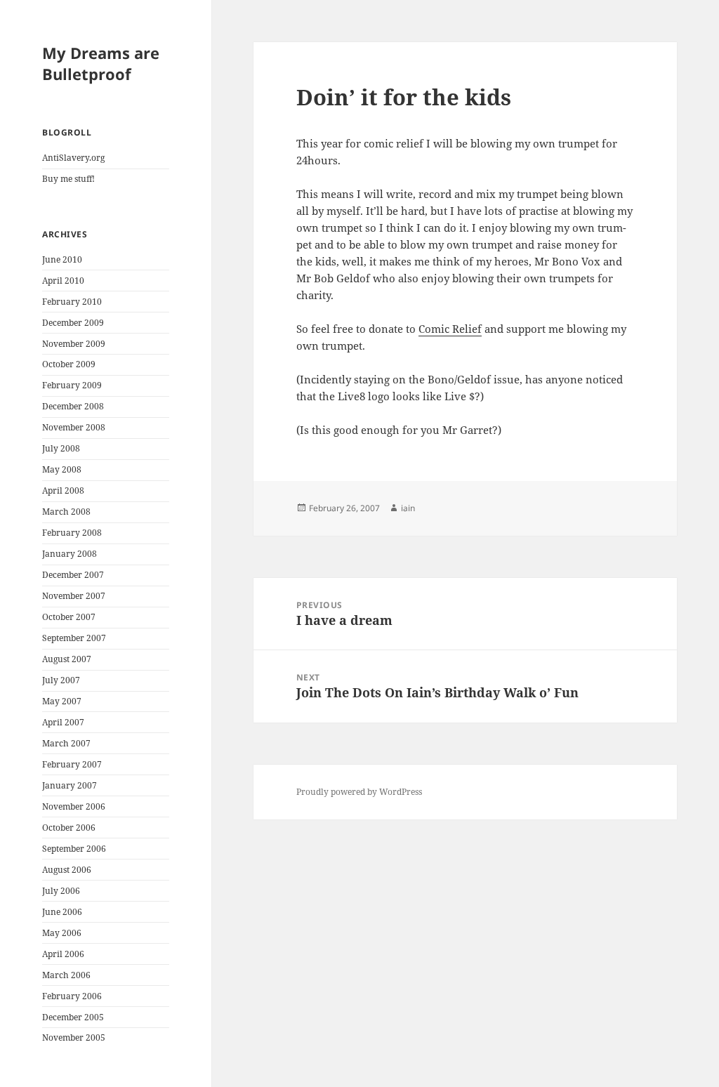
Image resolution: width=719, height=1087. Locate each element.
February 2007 (72, 764)
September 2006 (74, 849)
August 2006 (66, 870)
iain (408, 508)
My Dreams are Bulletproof (100, 63)
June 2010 (62, 259)
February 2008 (72, 533)
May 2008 (61, 469)
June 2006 (62, 912)
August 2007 (66, 659)
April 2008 (63, 490)
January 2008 (69, 554)
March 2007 (66, 743)
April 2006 (63, 954)
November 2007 (73, 596)
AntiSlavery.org (73, 158)
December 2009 (73, 323)
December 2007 (73, 575)
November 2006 (73, 806)
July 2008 (61, 448)
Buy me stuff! (68, 179)
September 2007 (74, 638)
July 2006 (61, 891)
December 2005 (73, 1017)
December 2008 (73, 406)
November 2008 (73, 427)
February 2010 (72, 302)
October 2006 (68, 828)
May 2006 (61, 933)
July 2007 (61, 680)
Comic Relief (450, 329)
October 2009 (68, 364)
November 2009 (73, 344)
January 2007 (69, 785)
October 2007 (68, 617)
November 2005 (73, 1037)
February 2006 (72, 996)
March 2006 (66, 975)
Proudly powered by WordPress (359, 792)
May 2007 (61, 701)
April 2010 (63, 280)
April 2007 (63, 722)
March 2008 (66, 512)
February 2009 (72, 385)
